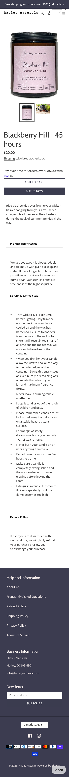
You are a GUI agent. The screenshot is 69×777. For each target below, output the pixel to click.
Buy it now (34, 191)
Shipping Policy (17, 616)
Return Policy (19, 517)
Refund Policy (16, 606)
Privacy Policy (16, 625)
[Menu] (63, 13)
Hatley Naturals (28, 765)
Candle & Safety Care (24, 296)
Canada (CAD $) (33, 724)
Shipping (9, 158)
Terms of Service (18, 635)
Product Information (23, 243)
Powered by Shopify (48, 765)
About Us (13, 587)
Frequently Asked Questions (26, 597)
